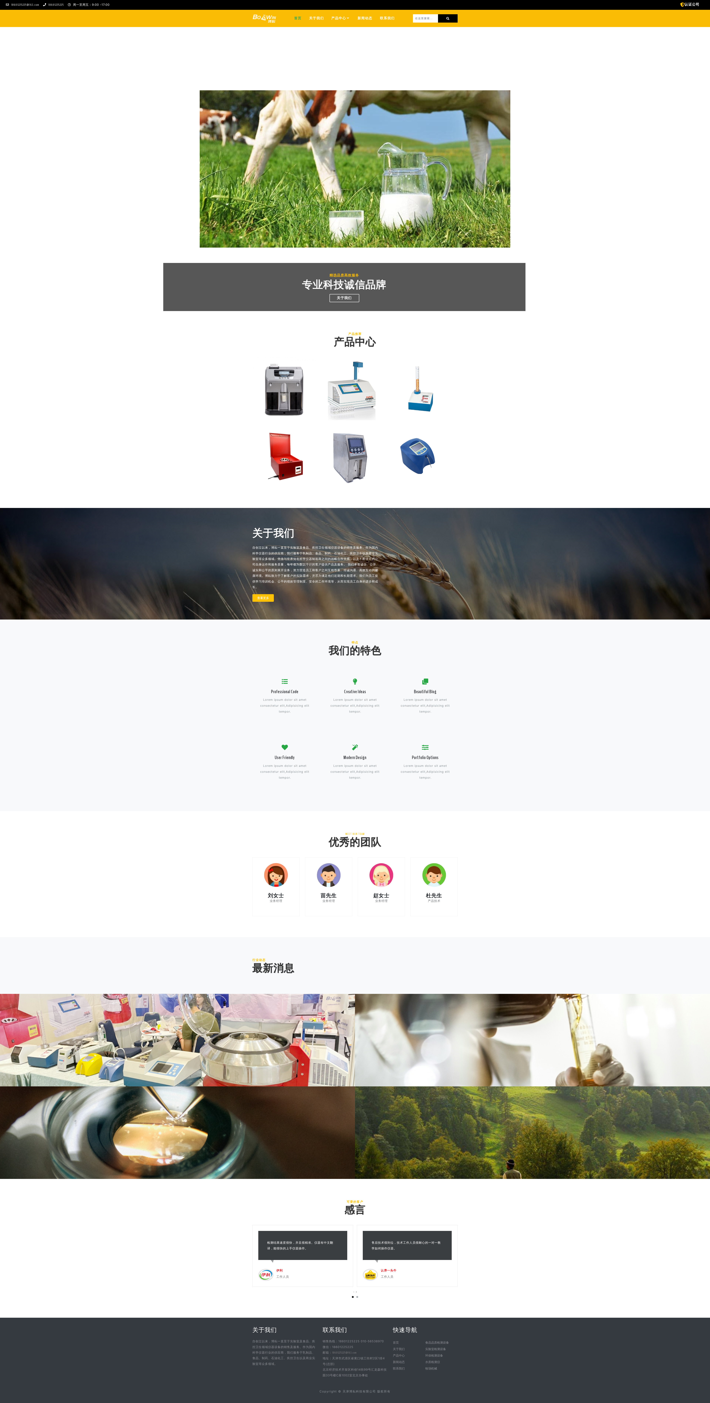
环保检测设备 (434, 1356)
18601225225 (56, 5)
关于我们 (316, 18)
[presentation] (353, 1292)
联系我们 (387, 18)
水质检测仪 (432, 1362)
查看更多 (263, 598)
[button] (348, 18)
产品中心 (339, 18)
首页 (299, 18)
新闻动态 (365, 18)
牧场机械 (431, 1369)
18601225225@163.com (25, 5)
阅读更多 (177, 1051)
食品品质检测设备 (437, 1343)
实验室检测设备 (435, 1349)
